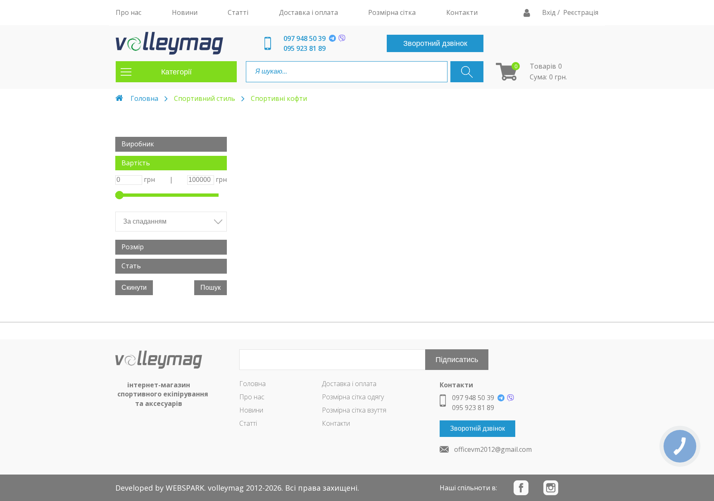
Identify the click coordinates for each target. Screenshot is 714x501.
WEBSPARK (185, 488)
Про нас (251, 396)
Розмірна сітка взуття (354, 410)
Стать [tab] (131, 265)
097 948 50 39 (304, 38)
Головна (144, 98)
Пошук (210, 287)
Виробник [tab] (137, 143)
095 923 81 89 (304, 48)
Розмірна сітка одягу (353, 396)
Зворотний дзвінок (435, 43)
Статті (248, 423)
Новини (251, 410)
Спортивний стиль (204, 98)
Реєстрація (580, 12)
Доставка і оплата (349, 383)
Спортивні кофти (279, 98)
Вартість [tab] (135, 162)
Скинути (134, 287)
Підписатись (457, 359)
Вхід (549, 12)
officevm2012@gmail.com (493, 449)
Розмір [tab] (132, 246)
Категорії (176, 72)
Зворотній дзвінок (477, 428)
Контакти (336, 423)
